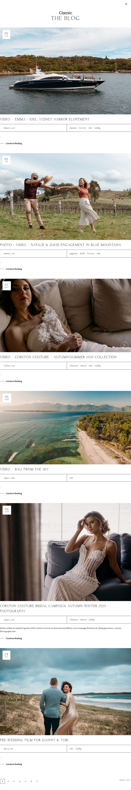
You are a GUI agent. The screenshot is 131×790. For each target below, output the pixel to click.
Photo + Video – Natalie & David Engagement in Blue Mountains (60, 245)
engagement (73, 253)
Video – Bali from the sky (24, 469)
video (90, 128)
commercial (73, 365)
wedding (97, 128)
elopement (73, 128)
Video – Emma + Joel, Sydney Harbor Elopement (45, 119)
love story (82, 128)
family (82, 253)
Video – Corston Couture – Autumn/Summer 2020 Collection (58, 357)
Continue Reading (14, 143)
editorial (83, 365)
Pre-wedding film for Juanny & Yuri (34, 740)
